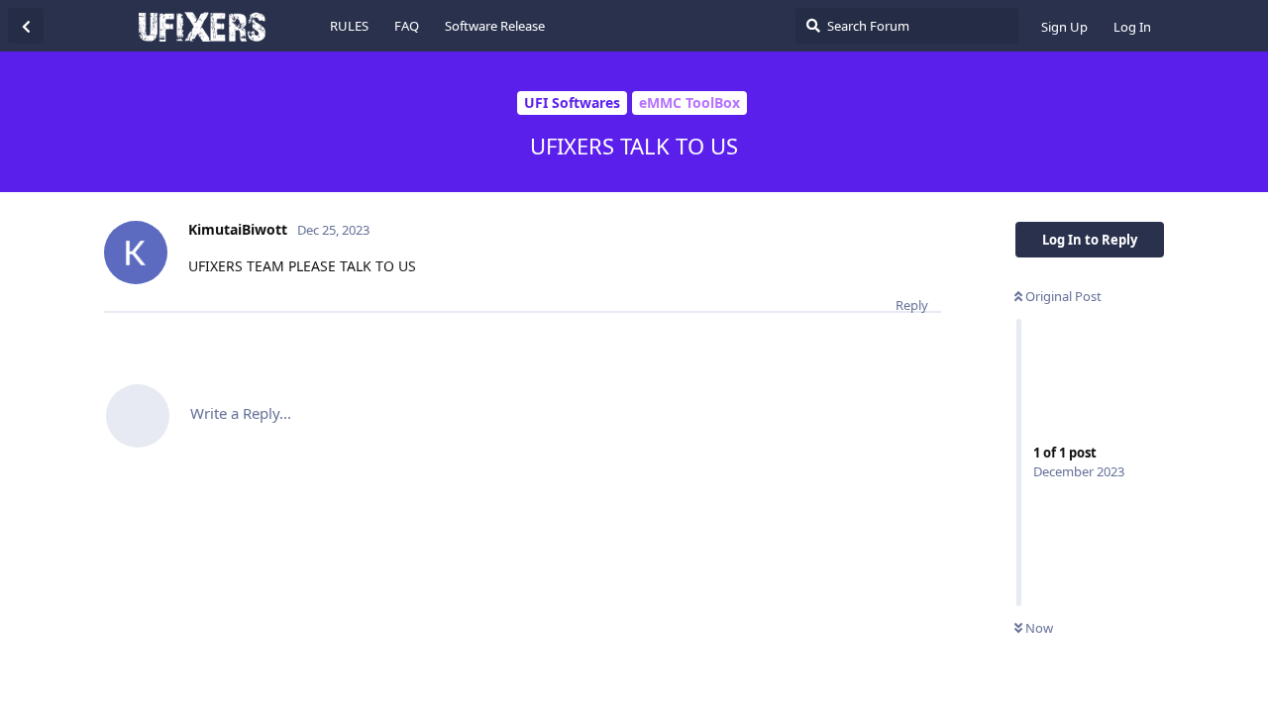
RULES (349, 26)
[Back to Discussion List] (26, 26)
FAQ (406, 26)
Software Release (495, 26)
